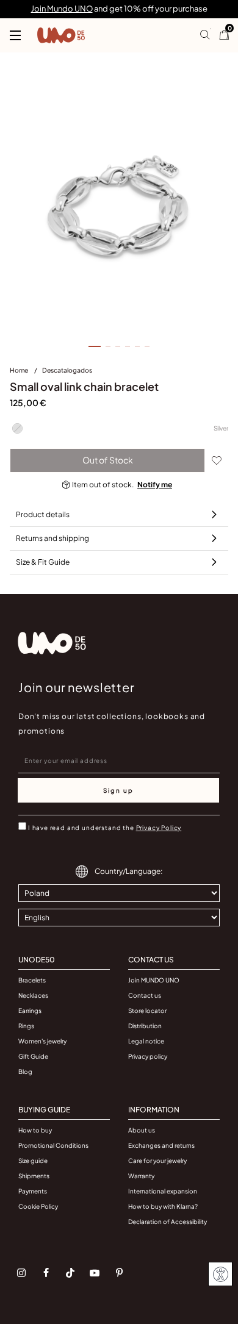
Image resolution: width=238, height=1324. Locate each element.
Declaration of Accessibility (167, 1221)
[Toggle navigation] (15, 35)
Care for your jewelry (157, 1160)
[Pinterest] (119, 1272)
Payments (32, 1191)
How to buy (35, 1130)
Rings (26, 1025)
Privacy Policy (159, 827)
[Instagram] (21, 1272)
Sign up (118, 790)
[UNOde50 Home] (61, 35)
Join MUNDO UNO (153, 980)
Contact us (144, 995)
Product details (43, 514)
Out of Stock (107, 459)
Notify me (154, 484)
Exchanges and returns (161, 1145)
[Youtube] (94, 1272)
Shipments (33, 1175)
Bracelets (32, 980)
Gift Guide (33, 1056)
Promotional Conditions (53, 1145)
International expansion (162, 1191)
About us (141, 1130)
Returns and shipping (52, 538)
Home (19, 370)
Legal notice (146, 1041)
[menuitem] (26, 372)
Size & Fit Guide (43, 562)
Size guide (33, 1160)
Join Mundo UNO (62, 8)
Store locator (147, 1010)
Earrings (29, 1010)
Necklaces (33, 995)
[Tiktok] (70, 1272)
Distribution (145, 1025)
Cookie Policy (38, 1206)
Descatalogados (67, 370)
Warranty (141, 1175)
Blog (25, 1071)
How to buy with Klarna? (163, 1206)
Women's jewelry (42, 1041)
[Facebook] (45, 1272)
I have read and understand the (104, 827)
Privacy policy (147, 1056)
